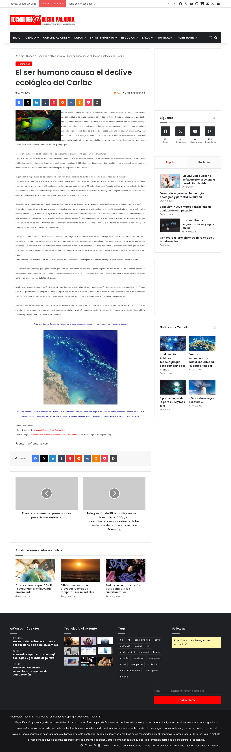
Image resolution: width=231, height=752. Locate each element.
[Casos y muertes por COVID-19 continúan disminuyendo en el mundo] (35, 570)
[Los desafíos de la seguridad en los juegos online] (170, 225)
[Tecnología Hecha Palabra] (43, 20)
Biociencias (57, 55)
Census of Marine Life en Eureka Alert (49, 430)
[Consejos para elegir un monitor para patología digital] (71, 651)
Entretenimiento (102, 37)
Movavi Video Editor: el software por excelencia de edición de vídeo (198, 179)
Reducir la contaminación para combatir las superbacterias (123, 588)
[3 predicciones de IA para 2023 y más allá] (173, 387)
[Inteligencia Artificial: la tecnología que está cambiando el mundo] (173, 343)
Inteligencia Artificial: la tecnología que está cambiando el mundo (172, 362)
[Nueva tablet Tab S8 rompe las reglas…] (105, 661)
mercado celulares (150, 652)
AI (129, 639)
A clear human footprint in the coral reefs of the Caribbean (55, 435)
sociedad (152, 664)
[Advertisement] (151, 19)
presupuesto (155, 658)
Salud (146, 37)
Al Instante (186, 37)
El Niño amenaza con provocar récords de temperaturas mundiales (77, 588)
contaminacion (142, 639)
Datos (78, 37)
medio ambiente (128, 652)
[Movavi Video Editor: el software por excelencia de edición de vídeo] (170, 181)
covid (157, 639)
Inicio (16, 37)
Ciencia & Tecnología (37, 55)
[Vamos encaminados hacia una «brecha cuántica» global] (202, 343)
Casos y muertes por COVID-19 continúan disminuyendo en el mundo (35, 588)
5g (121, 639)
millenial (124, 658)
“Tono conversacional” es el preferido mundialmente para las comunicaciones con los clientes (120, 3)
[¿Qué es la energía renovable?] (202, 387)
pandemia (138, 658)
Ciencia (30, 37)
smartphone (137, 664)
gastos (138, 646)
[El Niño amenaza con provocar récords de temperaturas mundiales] (80, 570)
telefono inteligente (130, 670)
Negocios (128, 37)
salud (123, 664)
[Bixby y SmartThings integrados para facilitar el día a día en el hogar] (88, 651)
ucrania (124, 676)
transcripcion (151, 670)
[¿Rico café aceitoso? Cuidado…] (71, 641)
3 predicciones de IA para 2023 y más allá (172, 402)
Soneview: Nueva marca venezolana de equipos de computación (186, 208)
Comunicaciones (55, 37)
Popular (171, 162)
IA (148, 646)
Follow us (178, 628)
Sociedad (164, 37)
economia (125, 646)
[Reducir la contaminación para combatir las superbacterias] (125, 570)
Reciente (204, 162)
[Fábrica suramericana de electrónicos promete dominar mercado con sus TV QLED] (71, 661)
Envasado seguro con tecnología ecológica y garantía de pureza (182, 195)
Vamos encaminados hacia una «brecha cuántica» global (201, 360)
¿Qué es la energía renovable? (201, 400)
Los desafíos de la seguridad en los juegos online (198, 224)
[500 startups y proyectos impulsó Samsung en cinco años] (88, 661)
